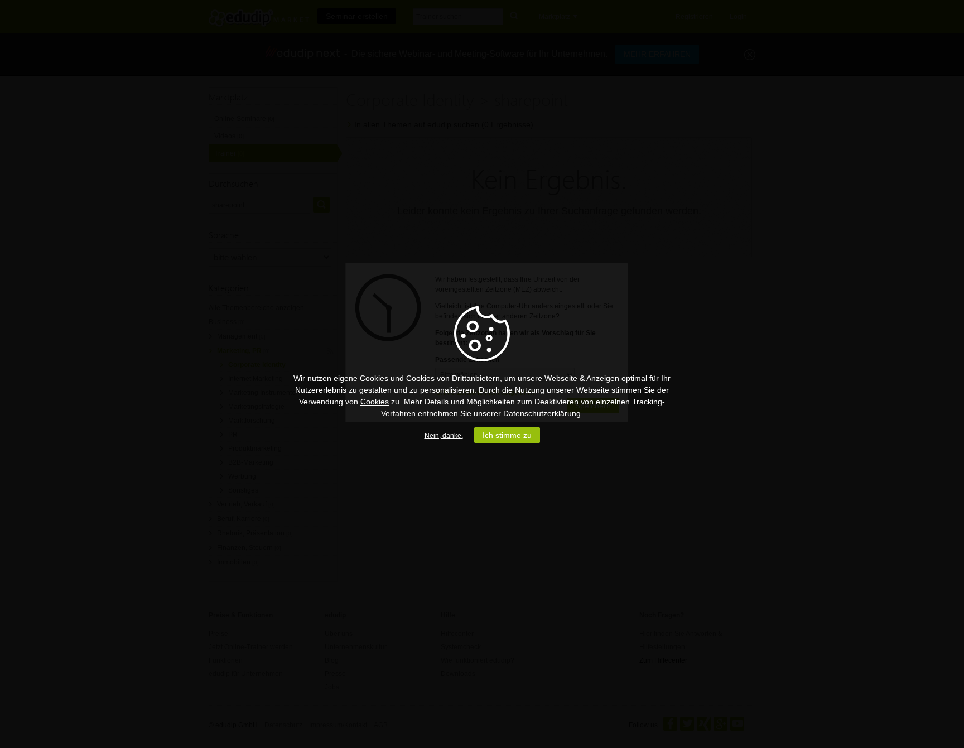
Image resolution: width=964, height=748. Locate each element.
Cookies (374, 401)
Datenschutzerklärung (542, 413)
